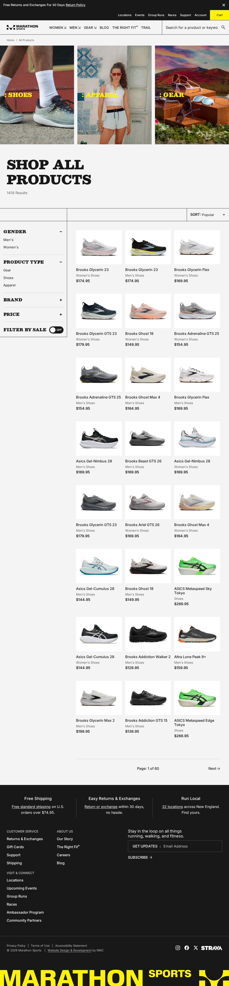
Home (10, 40)
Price (11, 314)
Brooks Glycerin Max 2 (95, 720)
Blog (61, 863)
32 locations (172, 806)
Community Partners (24, 920)
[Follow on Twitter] (195, 947)
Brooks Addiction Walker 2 (148, 657)
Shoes (8, 278)
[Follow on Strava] (211, 948)
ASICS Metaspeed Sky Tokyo (193, 590)
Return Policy (75, 5)
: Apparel (100, 94)
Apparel (9, 285)
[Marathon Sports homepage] (22, 27)
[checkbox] (56, 330)
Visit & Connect (20, 873)
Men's (8, 240)
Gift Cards (15, 847)
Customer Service (22, 831)
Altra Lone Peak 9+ (190, 657)
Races (172, 15)
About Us (65, 831)
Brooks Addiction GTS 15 (146, 720)
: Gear (171, 94)
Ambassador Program (25, 912)
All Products (26, 40)
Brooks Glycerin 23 (92, 269)
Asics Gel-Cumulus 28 (95, 588)
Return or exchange (101, 806)
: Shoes (18, 94)
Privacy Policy (16, 945)
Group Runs (156, 15)
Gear (7, 270)
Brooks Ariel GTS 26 (142, 524)
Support (185, 15)
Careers (63, 855)
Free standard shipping (31, 806)
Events (139, 15)
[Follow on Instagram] (177, 947)
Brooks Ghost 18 (139, 333)
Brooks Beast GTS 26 (143, 461)
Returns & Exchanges (25, 839)
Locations (124, 15)
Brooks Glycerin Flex (191, 269)
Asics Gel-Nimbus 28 (94, 461)
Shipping (14, 863)
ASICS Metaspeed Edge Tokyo (194, 722)
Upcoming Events (22, 888)
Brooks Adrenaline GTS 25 (196, 333)
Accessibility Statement (71, 945)
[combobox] (195, 27)
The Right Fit (68, 847)
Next (212, 768)
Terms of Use (40, 945)
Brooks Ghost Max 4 (142, 397)
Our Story (65, 839)
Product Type (23, 262)
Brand (12, 300)
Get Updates (145, 846)
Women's (11, 247)
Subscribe (138, 857)
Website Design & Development (69, 950)
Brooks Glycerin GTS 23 (96, 333)
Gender (14, 231)
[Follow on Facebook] (186, 947)
